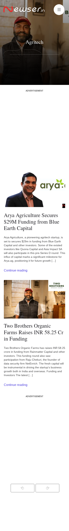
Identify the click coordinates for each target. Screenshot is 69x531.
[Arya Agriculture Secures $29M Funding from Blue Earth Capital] (34, 188)
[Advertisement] (34, 127)
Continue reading (15, 270)
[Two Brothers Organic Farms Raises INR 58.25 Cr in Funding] (34, 299)
